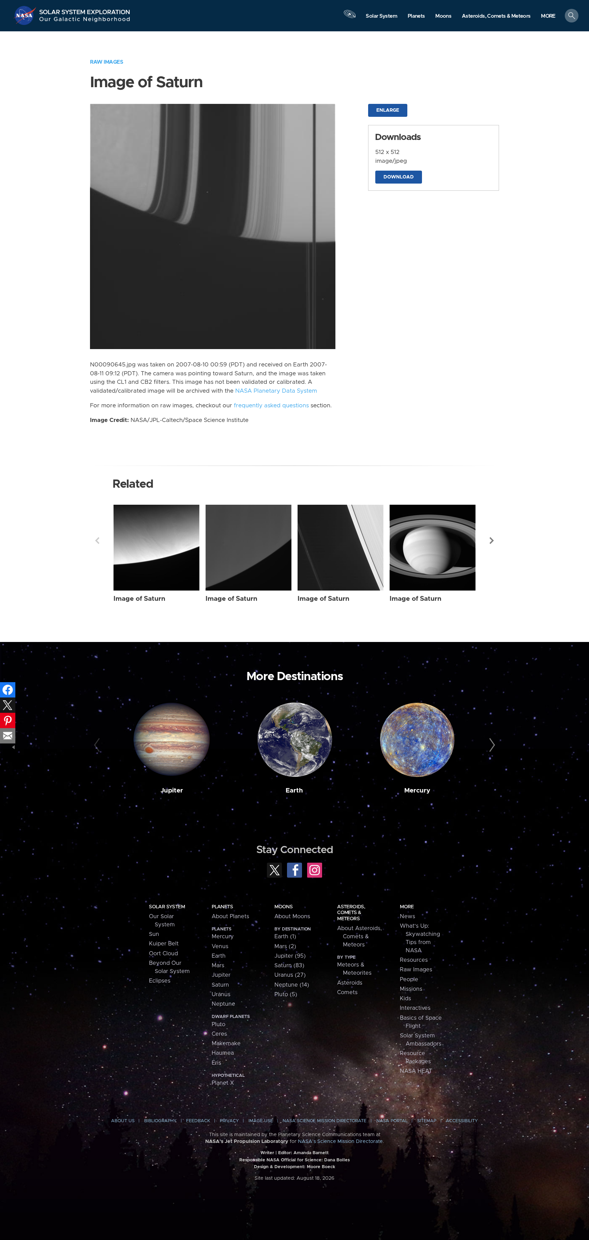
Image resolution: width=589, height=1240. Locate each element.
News (407, 916)
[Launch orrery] (350, 17)
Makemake (226, 1043)
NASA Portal (392, 1121)
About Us (123, 1121)
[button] (548, 16)
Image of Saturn (139, 598)
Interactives (415, 1008)
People (409, 979)
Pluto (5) (285, 994)
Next (492, 540)
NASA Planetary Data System (276, 391)
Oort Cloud (163, 953)
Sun (154, 934)
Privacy (229, 1121)
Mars (218, 965)
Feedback (198, 1121)
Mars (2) (285, 946)
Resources (414, 960)
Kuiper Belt (164, 943)
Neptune (223, 1004)
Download (398, 177)
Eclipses (159, 981)
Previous (97, 540)
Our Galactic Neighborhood (85, 20)
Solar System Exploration (85, 10)
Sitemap (426, 1121)
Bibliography (160, 1121)
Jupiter (172, 790)
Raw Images (106, 62)
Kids (405, 998)
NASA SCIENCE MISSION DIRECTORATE (324, 1121)
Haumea (223, 1053)
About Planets (230, 916)
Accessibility (462, 1121)
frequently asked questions (271, 406)
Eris (216, 1063)
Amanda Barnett (311, 1153)
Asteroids (349, 983)
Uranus (221, 994)
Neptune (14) (291, 985)
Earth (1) (285, 936)
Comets (347, 992)
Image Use (260, 1121)
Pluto (218, 1024)
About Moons (292, 916)
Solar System (167, 906)
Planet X (223, 1083)
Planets (222, 906)
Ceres (219, 1034)
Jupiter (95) (290, 956)
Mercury (417, 790)
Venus (220, 946)
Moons (283, 906)
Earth (294, 790)
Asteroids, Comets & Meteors (351, 912)
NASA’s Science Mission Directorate (340, 1141)
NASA (26, 15)
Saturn (220, 985)
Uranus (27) (290, 975)
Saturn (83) (289, 965)
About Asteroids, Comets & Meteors (359, 936)
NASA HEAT (416, 1071)
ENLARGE (387, 110)
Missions (411, 989)
